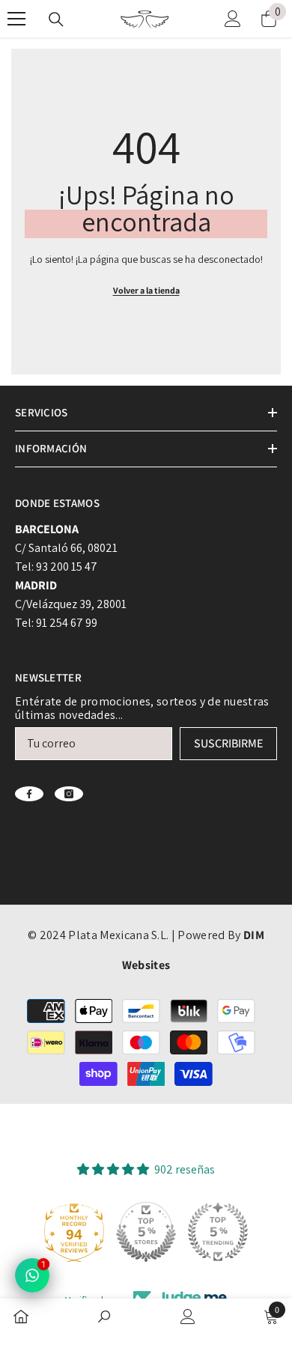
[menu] (16, 19)
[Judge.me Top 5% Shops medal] (146, 1232)
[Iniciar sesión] (233, 18)
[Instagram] (69, 793)
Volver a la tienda (146, 290)
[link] (104, 1318)
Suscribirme (228, 743)
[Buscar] (56, 19)
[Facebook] (29, 793)
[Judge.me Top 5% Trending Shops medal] (218, 1232)
